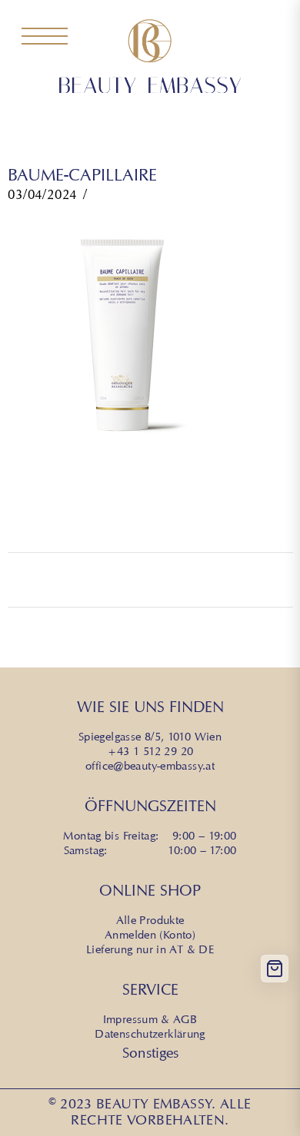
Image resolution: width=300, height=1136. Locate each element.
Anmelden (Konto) (150, 935)
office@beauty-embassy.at (150, 766)
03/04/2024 (42, 194)
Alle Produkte (150, 920)
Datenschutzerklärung (150, 1034)
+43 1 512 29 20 (150, 751)
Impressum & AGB (150, 1019)
